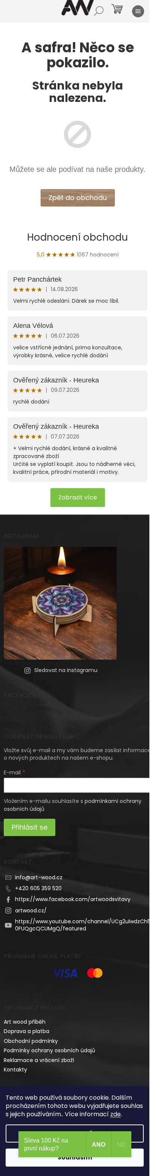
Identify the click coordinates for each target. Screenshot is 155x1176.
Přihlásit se (29, 827)
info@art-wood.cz (38, 877)
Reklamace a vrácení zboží (39, 1060)
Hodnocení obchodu (77, 237)
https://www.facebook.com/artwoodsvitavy (73, 899)
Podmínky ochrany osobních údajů (49, 1050)
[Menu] (138, 11)
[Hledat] (98, 11)
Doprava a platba (26, 1031)
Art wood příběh (25, 1022)
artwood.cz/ (31, 910)
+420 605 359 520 (38, 888)
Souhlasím (75, 1157)
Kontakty (15, 1069)
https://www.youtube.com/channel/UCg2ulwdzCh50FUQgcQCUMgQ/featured (82, 925)
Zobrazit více (77, 497)
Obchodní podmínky (31, 1041)
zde (115, 1114)
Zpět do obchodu (78, 197)
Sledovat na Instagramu (65, 670)
